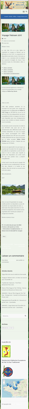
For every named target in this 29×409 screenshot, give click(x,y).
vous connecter (12, 260)
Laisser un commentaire (9, 41)
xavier (4, 39)
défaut (4, 236)
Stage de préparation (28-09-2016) (19, 245)
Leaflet (13, 396)
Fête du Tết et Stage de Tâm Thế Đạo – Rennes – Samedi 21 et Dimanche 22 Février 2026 (14, 289)
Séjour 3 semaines (8, 72)
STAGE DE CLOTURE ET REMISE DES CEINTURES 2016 (7, 246)
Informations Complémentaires (11, 73)
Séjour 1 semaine (7, 68)
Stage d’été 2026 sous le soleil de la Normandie (14, 274)
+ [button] (3, 381)
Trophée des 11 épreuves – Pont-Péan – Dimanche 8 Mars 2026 (12, 284)
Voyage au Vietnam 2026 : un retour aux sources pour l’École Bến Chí (14, 279)
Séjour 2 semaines (8, 70)
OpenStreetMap (19, 396)
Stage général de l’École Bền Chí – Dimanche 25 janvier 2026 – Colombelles (14, 301)
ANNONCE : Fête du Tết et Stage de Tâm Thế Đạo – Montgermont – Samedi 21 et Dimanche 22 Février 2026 (14, 295)
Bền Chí (13, 404)
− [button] (3, 383)
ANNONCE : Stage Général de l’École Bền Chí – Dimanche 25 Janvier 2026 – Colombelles (14, 307)
